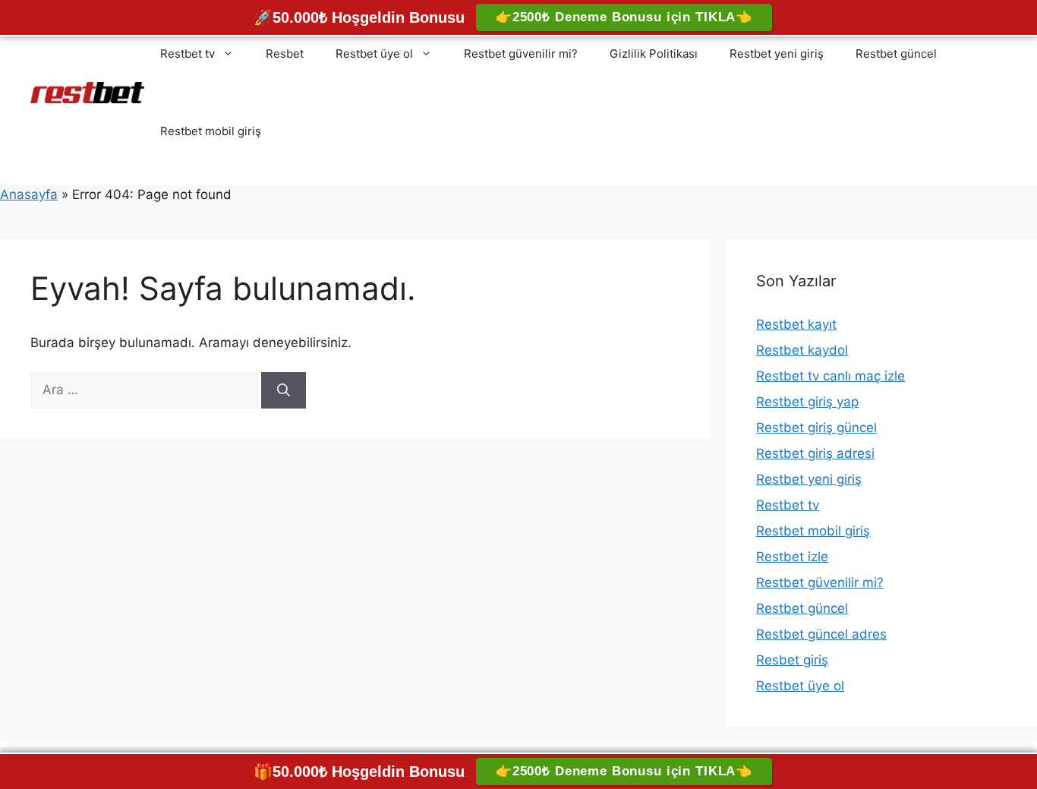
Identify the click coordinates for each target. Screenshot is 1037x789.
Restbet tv (187, 53)
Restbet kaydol (802, 350)
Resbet (285, 53)
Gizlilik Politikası (654, 53)
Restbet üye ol (374, 53)
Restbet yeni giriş (777, 53)
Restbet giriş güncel (816, 427)
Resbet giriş (792, 659)
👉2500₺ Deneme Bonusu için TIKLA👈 (624, 17)
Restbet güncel (896, 53)
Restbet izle (792, 556)
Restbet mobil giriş (210, 131)
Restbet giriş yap (807, 401)
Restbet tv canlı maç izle (830, 375)
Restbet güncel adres (821, 634)
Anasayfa (29, 194)
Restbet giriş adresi (815, 453)
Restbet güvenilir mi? (521, 53)
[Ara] (283, 390)
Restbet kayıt (796, 324)
